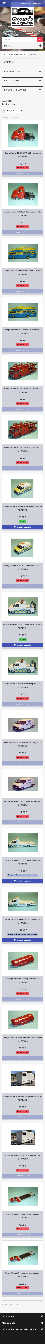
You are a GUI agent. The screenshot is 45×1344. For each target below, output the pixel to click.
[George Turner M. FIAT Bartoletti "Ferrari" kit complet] (22, 429)
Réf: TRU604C (23, 687)
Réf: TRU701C (23, 333)
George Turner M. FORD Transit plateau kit (22, 860)
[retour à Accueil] (4, 54)
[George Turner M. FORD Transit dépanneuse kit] (22, 606)
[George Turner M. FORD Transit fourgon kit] (22, 724)
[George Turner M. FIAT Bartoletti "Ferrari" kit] (22, 371)
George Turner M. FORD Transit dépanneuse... (22, 684)
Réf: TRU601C (23, 805)
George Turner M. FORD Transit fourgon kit (22, 742)
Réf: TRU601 (22, 746)
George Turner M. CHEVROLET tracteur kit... (22, 212)
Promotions (11, 80)
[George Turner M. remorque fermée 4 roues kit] (22, 1078)
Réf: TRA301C (23, 1277)
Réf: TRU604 (22, 628)
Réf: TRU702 (22, 392)
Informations (12, 71)
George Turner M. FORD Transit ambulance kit (22, 506)
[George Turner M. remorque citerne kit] (22, 961)
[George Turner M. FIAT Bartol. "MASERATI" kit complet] (22, 312)
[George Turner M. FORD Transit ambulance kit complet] (22, 548)
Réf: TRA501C (23, 1159)
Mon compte (37, 3)
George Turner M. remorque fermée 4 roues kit (22, 1096)
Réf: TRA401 (22, 982)
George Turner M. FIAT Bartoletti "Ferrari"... (22, 389)
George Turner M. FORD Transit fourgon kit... (22, 801)
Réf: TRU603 (22, 864)
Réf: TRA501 (22, 1100)
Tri (3, 111)
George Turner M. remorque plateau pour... (22, 1214)
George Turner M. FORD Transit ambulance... (22, 566)
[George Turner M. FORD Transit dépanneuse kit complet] (22, 666)
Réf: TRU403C (23, 215)
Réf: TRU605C (23, 569)
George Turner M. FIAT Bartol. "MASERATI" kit (22, 271)
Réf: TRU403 (22, 156)
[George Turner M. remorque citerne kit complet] (22, 1019)
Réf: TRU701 (22, 274)
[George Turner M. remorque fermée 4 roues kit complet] (22, 1137)
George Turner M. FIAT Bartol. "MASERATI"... (22, 330)
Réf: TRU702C (23, 451)
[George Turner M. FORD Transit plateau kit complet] (22, 901)
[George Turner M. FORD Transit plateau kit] (22, 842)
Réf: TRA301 (22, 1218)
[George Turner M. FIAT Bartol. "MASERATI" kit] (22, 253)
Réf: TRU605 (22, 510)
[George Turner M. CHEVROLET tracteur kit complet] (22, 194)
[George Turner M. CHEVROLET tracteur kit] (22, 135)
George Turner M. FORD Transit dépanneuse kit (22, 624)
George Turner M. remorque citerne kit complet (22, 1037)
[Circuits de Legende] (22, 14)
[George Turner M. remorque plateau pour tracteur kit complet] (22, 1255)
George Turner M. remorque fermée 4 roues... (22, 1155)
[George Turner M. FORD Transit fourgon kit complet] (22, 783)
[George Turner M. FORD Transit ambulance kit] (22, 488)
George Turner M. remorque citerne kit (22, 979)
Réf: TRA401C (23, 1041)
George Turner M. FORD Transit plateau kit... (22, 919)
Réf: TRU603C (23, 923)
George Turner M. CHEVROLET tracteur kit (23, 153)
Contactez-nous (26, 3)
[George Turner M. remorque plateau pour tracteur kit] (22, 1196)
